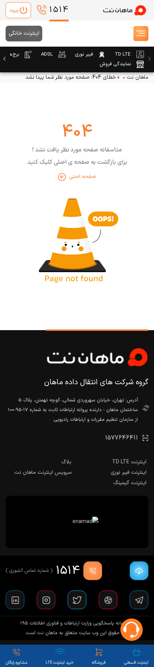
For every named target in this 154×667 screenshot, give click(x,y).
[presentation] (149, 59)
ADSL (47, 54)
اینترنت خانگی (24, 33)
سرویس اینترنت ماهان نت (42, 472)
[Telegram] (139, 600)
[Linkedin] (15, 600)
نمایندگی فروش (115, 64)
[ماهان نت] (124, 10)
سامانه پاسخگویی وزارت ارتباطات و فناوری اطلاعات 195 (74, 623)
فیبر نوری (84, 54)
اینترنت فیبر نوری (129, 472)
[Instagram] (46, 600)
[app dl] (137, 570)
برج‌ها (13, 54)
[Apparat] (108, 600)
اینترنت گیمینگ (130, 483)
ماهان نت (137, 77)
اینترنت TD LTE (129, 462)
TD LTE (122, 54)
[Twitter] (77, 600)
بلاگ (66, 462)
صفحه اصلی (82, 177)
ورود (13, 10)
